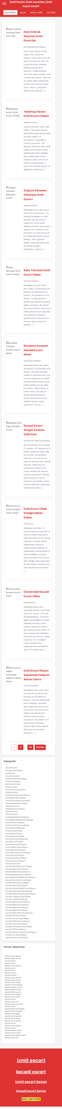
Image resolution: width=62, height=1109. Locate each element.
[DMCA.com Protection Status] (31, 1100)
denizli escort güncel (13, 1016)
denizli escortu (11, 975)
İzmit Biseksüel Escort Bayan (17, 817)
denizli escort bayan (13, 956)
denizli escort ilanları (13, 978)
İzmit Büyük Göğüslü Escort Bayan (19, 820)
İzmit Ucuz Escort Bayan (15, 861)
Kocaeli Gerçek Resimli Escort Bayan (20, 888)
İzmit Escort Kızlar (13, 784)
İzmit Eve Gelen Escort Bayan (17, 825)
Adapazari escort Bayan (15, 809)
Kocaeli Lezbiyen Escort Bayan (18, 896)
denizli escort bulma (13, 1021)
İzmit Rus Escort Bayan (15, 855)
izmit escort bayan (31, 1082)
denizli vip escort (11, 1002)
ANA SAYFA (10, 12)
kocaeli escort (31, 1071)
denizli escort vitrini (12, 1033)
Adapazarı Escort (30, 122)
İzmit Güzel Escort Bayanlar (17, 839)
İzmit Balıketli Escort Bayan (35, 47)
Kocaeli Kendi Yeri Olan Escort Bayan (20, 894)
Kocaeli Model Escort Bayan (17, 907)
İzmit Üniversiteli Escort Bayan (18, 801)
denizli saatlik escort (13, 990)
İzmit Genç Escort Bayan (15, 790)
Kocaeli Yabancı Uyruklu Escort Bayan (21, 932)
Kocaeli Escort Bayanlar (15, 828)
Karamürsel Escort (13, 864)
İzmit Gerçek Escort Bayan (16, 779)
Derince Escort (11, 811)
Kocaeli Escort (29, 602)
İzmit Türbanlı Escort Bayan (17, 847)
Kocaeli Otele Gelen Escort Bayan (19, 913)
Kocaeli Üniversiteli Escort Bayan (19, 926)
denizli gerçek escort (13, 1030)
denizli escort (10, 963)
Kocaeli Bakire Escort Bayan (17, 869)
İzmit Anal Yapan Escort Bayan (18, 795)
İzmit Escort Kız (12, 792)
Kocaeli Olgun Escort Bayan (17, 910)
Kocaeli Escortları (13, 776)
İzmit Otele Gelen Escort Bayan (18, 853)
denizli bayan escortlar (14, 1004)
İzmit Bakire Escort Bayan (16, 798)
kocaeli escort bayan (31, 1091)
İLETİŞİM (51, 12)
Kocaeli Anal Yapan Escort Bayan (37, 441)
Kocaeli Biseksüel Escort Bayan (18, 874)
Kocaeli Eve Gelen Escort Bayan (18, 880)
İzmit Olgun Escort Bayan (16, 850)
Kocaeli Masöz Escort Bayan (17, 905)
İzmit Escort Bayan (31, 281)
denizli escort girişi (12, 1014)
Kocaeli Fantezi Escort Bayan (17, 883)
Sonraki (40, 747)
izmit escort (31, 1060)
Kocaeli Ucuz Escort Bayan (17, 924)
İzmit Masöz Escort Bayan (16, 844)
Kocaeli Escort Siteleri (14, 842)
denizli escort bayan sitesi (15, 1035)
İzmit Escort (28, 524)
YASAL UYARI (36, 12)
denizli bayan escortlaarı (15, 1009)
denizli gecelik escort (13, 987)
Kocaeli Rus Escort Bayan (16, 915)
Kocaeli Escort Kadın (14, 833)
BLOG (23, 12)
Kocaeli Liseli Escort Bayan (16, 899)
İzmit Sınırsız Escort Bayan (16, 858)
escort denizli (10, 961)
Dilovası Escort (12, 814)
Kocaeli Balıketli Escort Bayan (18, 872)
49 (30, 747)
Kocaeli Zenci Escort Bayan (17, 937)
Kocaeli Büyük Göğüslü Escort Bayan (20, 877)
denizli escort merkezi (13, 1011)
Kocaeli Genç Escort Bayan (17, 885)
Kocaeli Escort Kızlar (14, 831)
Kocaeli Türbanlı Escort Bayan (18, 921)
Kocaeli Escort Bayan (32, 361)
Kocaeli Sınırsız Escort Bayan (17, 918)
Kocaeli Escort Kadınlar (15, 836)
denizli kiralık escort (13, 992)
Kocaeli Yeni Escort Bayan (16, 935)
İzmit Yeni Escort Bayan (15, 822)
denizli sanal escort (12, 980)
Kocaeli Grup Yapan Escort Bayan (19, 891)
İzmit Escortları (11, 787)
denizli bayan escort (13, 958)
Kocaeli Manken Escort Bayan (18, 902)
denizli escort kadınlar (13, 985)
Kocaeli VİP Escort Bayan (16, 929)
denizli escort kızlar (12, 982)
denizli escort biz (11, 1037)
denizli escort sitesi (12, 997)
